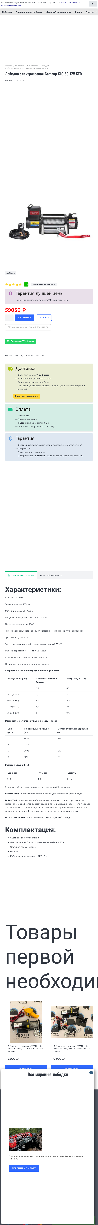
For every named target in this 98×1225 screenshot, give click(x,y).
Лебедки (45, 66)
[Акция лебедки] (48, 1139)
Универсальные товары (26, 66)
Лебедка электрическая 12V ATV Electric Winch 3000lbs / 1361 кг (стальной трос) (69, 1048)
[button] (95, 12)
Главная (8, 66)
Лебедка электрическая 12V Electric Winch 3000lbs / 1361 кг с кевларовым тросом (26, 1048)
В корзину (24, 317)
